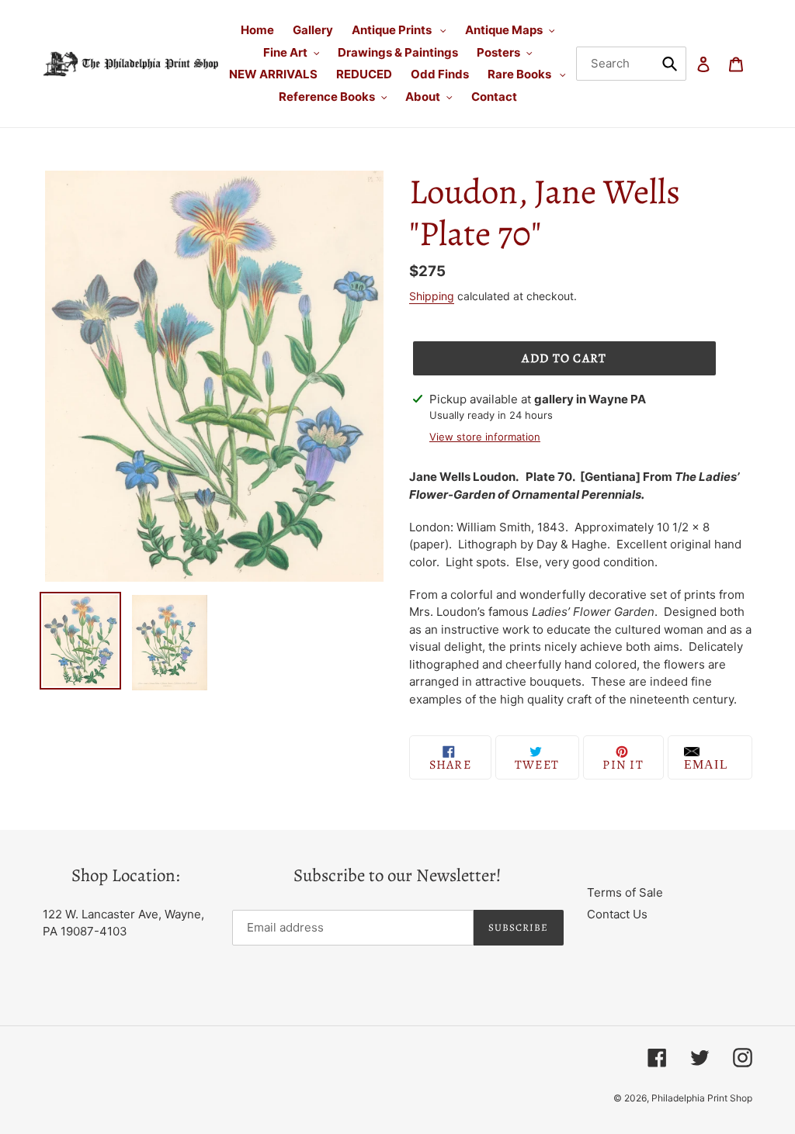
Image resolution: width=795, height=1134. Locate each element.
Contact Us (617, 914)
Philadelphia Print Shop (701, 1098)
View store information (484, 436)
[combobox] (631, 64)
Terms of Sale (625, 892)
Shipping (431, 296)
